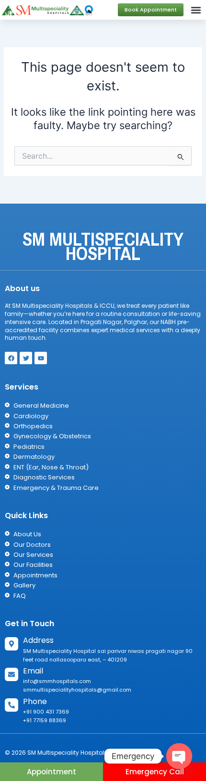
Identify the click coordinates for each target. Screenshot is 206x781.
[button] (196, 10)
